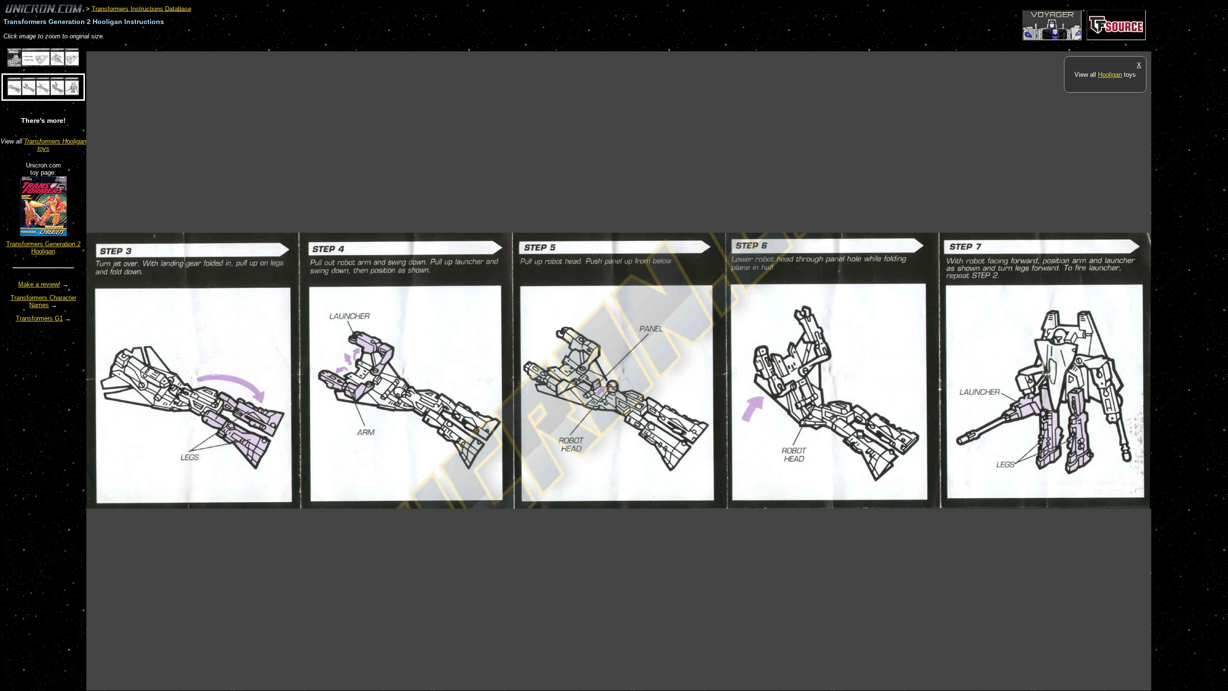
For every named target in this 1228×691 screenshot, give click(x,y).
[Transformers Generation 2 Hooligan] (43, 234)
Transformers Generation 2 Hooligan (43, 247)
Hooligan (1110, 74)
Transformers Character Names (43, 301)
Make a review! (39, 284)
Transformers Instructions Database (141, 8)
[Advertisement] (261, 46)
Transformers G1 (39, 318)
